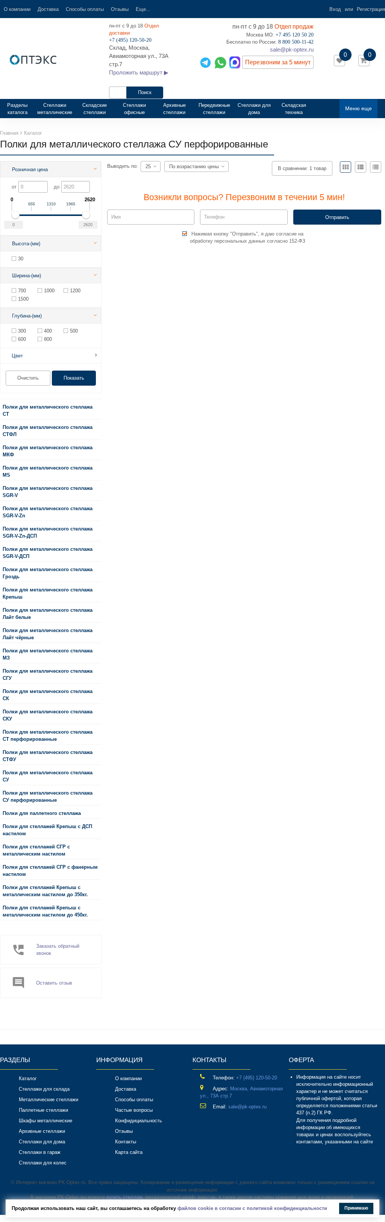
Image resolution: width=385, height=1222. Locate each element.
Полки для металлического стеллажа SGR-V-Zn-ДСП (47, 532)
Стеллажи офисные (134, 108)
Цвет (17, 356)
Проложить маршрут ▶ (138, 72)
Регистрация (371, 9)
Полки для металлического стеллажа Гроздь (47, 573)
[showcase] (345, 167)
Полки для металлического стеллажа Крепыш (47, 593)
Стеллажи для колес (43, 1163)
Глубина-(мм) (27, 316)
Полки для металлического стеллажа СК (47, 695)
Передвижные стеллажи (214, 108)
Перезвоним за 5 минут (278, 62)
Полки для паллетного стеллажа (42, 813)
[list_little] (375, 167)
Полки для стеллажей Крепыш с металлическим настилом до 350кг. (45, 891)
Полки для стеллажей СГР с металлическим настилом (36, 850)
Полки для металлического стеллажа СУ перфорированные (47, 796)
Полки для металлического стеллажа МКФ (47, 451)
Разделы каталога (20, 108)
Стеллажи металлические (54, 108)
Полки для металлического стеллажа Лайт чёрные (47, 634)
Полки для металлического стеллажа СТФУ (47, 755)
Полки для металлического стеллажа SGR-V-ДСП (47, 552)
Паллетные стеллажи (43, 1110)
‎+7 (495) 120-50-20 (256, 1078)
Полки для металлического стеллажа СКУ (47, 715)
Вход (335, 9)
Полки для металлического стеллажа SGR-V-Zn (47, 512)
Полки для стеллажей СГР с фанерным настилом (50, 870)
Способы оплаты (85, 9)
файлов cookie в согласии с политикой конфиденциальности (252, 1208)
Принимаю (356, 1208)
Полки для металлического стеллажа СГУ (47, 674)
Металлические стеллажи (48, 1099)
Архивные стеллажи (174, 108)
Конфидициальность (138, 1120)
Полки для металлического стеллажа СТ (47, 410)
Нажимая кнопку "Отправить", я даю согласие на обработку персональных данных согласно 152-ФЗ (247, 237)
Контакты (125, 1141)
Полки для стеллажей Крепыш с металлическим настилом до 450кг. (45, 911)
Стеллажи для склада (44, 1089)
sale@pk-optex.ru (292, 49)
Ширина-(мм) (26, 275)
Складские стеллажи (94, 108)
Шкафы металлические (45, 1120)
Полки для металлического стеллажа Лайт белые (47, 613)
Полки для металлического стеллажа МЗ (47, 654)
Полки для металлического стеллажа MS (47, 471)
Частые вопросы (134, 1110)
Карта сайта (128, 1152)
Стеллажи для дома (254, 108)
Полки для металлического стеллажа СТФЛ (47, 430)
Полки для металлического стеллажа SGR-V (47, 491)
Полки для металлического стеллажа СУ (47, 776)
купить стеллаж (124, 1197)
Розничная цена (30, 169)
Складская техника (294, 108)
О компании (17, 9)
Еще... (143, 9)
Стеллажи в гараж (40, 1152)
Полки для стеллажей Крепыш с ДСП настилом (47, 830)
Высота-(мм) (26, 243)
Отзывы (120, 9)
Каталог (28, 1078)
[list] (360, 167)
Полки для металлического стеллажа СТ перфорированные (47, 735)
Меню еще (358, 108)
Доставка (48, 9)
